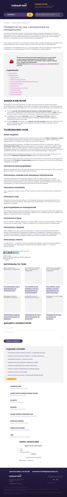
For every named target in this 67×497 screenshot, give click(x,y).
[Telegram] (18, 253)
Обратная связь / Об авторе (19, 471)
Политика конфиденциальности (45, 471)
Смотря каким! (25, 452)
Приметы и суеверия (17, 421)
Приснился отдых (14, 90)
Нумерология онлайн (17, 428)
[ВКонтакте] (4, 253)
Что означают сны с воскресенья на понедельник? (12, 288)
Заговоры (13, 400)
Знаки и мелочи (12, 73)
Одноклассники (57, 479)
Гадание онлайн (41, 4)
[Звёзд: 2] (11, 257)
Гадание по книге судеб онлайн (17, 372)
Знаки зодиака (14, 77)
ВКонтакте (54, 479)
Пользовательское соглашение (15, 483)
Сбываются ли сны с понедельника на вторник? (33, 317)
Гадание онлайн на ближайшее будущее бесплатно (23, 368)
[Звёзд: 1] (6, 257)
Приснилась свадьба (15, 92)
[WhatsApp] (13, 253)
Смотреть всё (11, 378)
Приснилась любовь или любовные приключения (23, 81)
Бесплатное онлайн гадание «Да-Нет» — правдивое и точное (26, 352)
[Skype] (16, 253)
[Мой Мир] (9, 253)
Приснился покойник (15, 83)
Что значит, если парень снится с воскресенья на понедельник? (53, 289)
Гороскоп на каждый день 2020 (40, 64)
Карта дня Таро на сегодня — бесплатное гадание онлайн (25, 375)
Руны (12, 435)
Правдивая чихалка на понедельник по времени (12, 317)
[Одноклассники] (7, 253)
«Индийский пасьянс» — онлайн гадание (20, 359)
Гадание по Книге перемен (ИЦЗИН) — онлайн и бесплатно (26, 356)
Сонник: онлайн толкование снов (21, 414)
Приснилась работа (15, 94)
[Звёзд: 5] (28, 257)
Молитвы (13, 407)
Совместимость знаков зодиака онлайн (24, 393)
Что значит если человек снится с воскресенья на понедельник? (32, 289)
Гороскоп (10, 14)
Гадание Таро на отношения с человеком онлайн (23, 362)
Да (21, 449)
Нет (22, 450)
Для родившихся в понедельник (18, 88)
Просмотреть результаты (33, 457)
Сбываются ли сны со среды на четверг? (53, 317)
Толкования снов (13, 75)
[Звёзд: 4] (22, 257)
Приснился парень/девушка (17, 79)
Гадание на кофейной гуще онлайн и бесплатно (22, 365)
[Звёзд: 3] (17, 257)
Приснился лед (14, 85)
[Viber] (11, 253)
